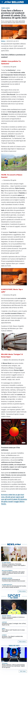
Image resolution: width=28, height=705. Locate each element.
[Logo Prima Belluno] (14, 2)
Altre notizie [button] (22, 591)
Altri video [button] (23, 671)
